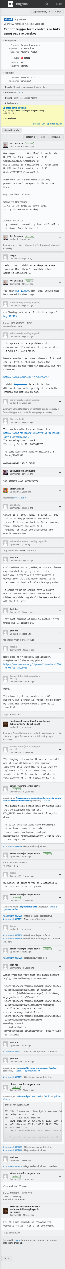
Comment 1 (15, 258)
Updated (14, 239)
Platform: (14, 52)
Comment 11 (15, 682)
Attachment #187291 (12, 919)
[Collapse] (59, 145)
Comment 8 (15, 561)
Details (36, 124)
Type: (16, 58)
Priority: (15, 62)
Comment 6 (15, 474)
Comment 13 (15, 792)
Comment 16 (15, 968)
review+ (12, 118)
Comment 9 (15, 612)
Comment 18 (15, 1090)
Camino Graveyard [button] (30, 45)
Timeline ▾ (56, 137)
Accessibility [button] (27, 48)
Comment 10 (15, 650)
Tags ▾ (43, 137)
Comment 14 (15, 876)
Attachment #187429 (12, 1147)
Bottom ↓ (31, 137)
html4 (23, 497)
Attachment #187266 (12, 846)
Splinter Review (54, 124)
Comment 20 (15, 1215)
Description (15, 146)
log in (17, 1240)
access (16, 497)
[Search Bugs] (47, 4)
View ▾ (58, 11)
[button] (57, 4)
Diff (43, 124)
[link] (32, 1122)
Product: (14, 45)
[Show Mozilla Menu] (10, 4)
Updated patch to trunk (14, 108)
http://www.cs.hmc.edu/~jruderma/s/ (26, 377)
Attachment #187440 (12, 1150)
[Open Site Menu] (4, 4)
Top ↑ (7, 1258)
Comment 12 (15, 752)
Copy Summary (40, 11)
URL (20, 92)
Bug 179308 (20, 19)
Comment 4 (15, 336)
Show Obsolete (11, 130)
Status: (15, 77)
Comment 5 (15, 422)
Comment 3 (15, 305)
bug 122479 (22, 290)
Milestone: (13, 81)
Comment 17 (15, 1062)
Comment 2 (15, 284)
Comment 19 (15, 1179)
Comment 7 (15, 508)
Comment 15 (15, 900)
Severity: (14, 66)
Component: (13, 48)
